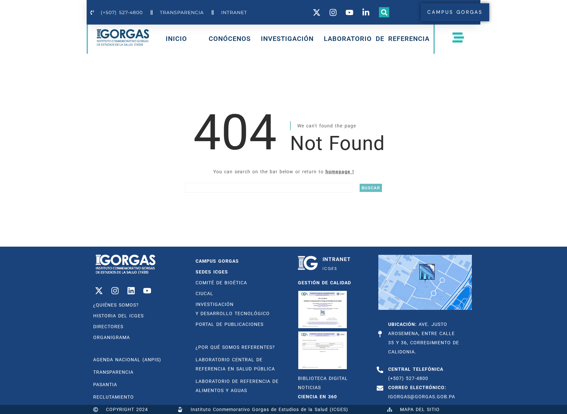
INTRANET (337, 259)
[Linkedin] (131, 290)
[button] (384, 12)
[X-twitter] (99, 290)
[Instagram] (115, 290)
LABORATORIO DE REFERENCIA (377, 38)
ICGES (330, 268)
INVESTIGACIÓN (287, 38)
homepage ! (340, 171)
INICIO (176, 40)
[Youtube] (147, 290)
